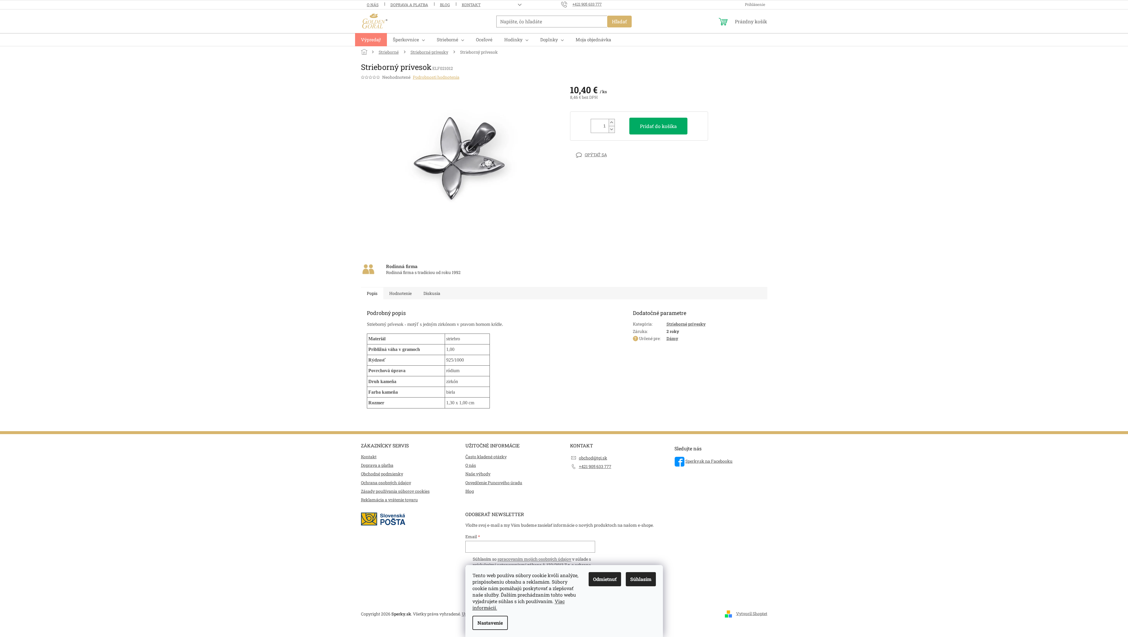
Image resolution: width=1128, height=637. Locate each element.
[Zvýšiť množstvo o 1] (612, 122)
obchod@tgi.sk (593, 458)
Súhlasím (640, 579)
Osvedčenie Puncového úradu (493, 482)
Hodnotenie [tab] (400, 293)
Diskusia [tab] (431, 293)
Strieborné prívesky (686, 324)
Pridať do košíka (658, 126)
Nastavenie (490, 623)
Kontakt (471, 4)
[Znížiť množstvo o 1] (612, 129)
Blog (445, 4)
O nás (373, 4)
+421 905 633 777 (595, 466)
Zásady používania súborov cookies (395, 491)
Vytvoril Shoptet (751, 613)
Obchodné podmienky (382, 474)
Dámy (672, 338)
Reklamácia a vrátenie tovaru (389, 500)
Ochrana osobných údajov (386, 482)
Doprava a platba (409, 4)
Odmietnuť (605, 579)
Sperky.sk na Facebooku (709, 461)
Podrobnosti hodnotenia (436, 77)
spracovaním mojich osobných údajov (534, 559)
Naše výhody (477, 474)
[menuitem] (371, 39)
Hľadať (619, 21)
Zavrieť (611, 154)
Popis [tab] (372, 293)
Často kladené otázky (486, 456)
